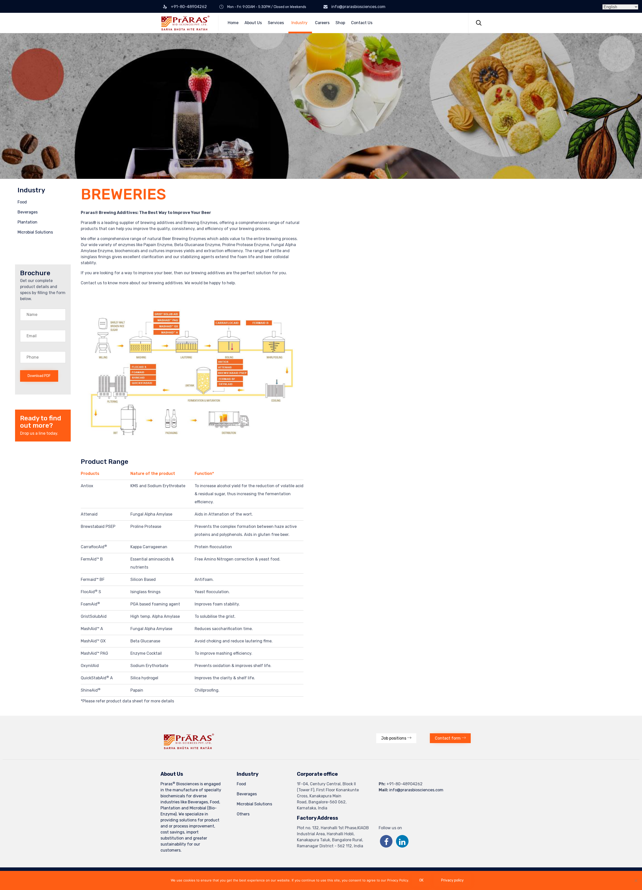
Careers (322, 22)
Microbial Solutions (35, 232)
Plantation (27, 222)
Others (243, 814)
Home (233, 22)
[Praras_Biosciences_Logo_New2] (189, 748)
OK (421, 880)
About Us (253, 22)
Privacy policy (452, 880)
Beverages (28, 212)
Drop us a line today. (39, 433)
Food (22, 202)
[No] (635, 880)
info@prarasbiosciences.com (358, 6)
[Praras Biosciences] (185, 23)
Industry (299, 22)
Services (276, 22)
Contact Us (361, 22)
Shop (340, 22)
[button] (396, 738)
